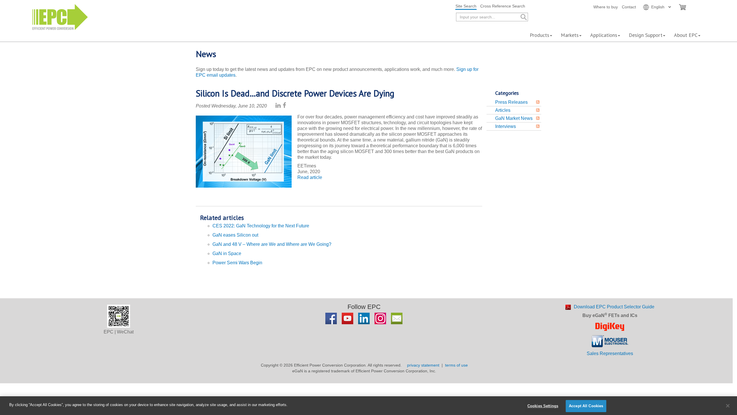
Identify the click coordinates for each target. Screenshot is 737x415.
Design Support (645, 35)
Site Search (465, 6)
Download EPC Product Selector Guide (614, 306)
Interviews (505, 126)
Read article (309, 177)
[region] (368, 405)
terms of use (456, 365)
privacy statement (423, 365)
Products (539, 35)
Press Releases (511, 102)
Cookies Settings (542, 406)
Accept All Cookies (586, 406)
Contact (629, 7)
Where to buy (605, 7)
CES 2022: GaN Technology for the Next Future (260, 225)
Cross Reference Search (502, 6)
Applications (603, 35)
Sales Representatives (610, 353)
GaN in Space (226, 253)
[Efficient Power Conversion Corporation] (60, 16)
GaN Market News (514, 118)
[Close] (727, 405)
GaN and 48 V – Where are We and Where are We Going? (271, 244)
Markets (570, 35)
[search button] (523, 17)
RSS (538, 102)
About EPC (686, 35)
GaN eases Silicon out (235, 235)
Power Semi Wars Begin (237, 262)
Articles (502, 110)
